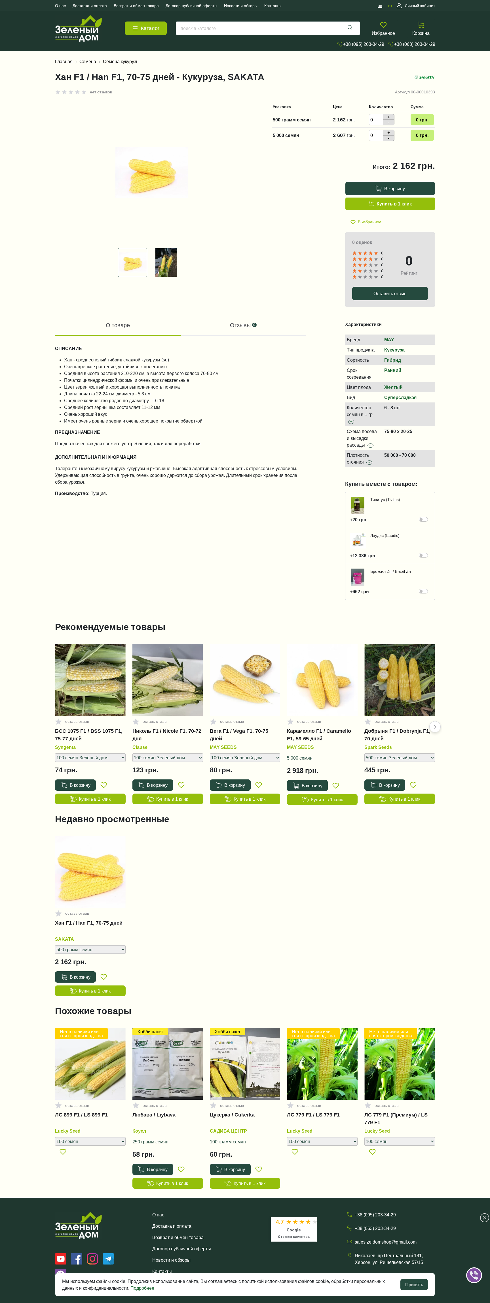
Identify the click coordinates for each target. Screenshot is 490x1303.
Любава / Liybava (154, 1114)
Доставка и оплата (171, 1226)
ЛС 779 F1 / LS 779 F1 (313, 1114)
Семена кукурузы (121, 61)
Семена (87, 61)
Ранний (392, 370)
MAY (389, 339)
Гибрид (392, 360)
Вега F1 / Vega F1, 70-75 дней (239, 734)
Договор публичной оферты (181, 1248)
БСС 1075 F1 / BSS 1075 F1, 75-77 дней (88, 734)
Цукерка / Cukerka (232, 1114)
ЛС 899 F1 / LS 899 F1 (81, 1114)
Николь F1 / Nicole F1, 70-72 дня (166, 734)
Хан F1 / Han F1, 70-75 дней (88, 922)
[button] (435, 726)
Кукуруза (394, 350)
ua (380, 6)
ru (390, 6)
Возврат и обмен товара (178, 1237)
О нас (158, 1214)
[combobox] (268, 28)
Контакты (162, 1271)
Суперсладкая (400, 397)
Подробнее (142, 1288)
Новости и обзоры (171, 1260)
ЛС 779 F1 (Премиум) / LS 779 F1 (396, 1118)
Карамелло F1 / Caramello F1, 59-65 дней (319, 734)
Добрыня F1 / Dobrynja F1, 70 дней (397, 734)
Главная (64, 61)
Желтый (393, 387)
